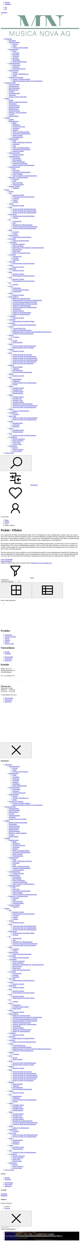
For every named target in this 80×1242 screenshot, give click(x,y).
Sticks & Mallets (17, 174)
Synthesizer (16, 425)
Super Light (12, 416)
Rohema (11, 365)
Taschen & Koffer (10, 83)
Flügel (14, 46)
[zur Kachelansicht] (16, 590)
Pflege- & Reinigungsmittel (20, 132)
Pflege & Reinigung (18, 161)
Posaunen (15, 58)
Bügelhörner (16, 60)
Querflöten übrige (17, 391)
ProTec (11, 344)
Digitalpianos (16, 288)
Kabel (14, 181)
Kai (10, 283)
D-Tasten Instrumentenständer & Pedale (24, 302)
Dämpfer (15, 130)
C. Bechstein (12, 242)
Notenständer (13, 104)
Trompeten (15, 56)
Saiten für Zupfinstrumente (20, 240)
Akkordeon (12, 95)
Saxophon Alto (17, 398)
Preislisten (8, 4)
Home (6, 520)
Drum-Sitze (16, 170)
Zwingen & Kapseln (18, 126)
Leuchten (11, 114)
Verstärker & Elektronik (16, 77)
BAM (10, 207)
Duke (10, 272)
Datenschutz (8, 659)
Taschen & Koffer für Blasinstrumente (24, 209)
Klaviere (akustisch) (18, 244)
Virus (10, 433)
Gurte (14, 146)
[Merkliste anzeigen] (15, 500)
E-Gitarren (15, 198)
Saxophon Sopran (18, 397)
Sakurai (11, 374)
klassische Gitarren (18, 195)
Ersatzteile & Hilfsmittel (19, 163)
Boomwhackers (13, 235)
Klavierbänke (16, 158)
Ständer (7, 98)
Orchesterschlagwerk (18, 68)
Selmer (11, 395)
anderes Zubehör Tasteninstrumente (23, 165)
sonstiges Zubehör (18, 151)
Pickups (14, 340)
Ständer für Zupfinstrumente (21, 314)
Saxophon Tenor (17, 400)
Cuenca (11, 265)
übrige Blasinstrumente (19, 61)
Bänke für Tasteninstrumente (21, 253)
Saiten (14, 140)
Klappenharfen (17, 379)
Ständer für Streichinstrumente (18, 102)
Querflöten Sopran (18, 388)
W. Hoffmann (13, 437)
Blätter (14, 123)
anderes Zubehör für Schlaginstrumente (24, 176)
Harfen (14, 76)
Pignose (11, 335)
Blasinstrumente (13, 49)
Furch (10, 277)
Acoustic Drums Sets (18, 328)
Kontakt (7, 2)
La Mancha (12, 316)
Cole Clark (12, 261)
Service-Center (9, 453)
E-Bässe (15, 200)
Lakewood (12, 319)
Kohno (11, 293)
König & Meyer (13, 297)
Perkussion (15, 67)
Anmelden (4, 12)
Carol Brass (12, 254)
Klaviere (15, 44)
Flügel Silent (16, 251)
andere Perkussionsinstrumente (21, 237)
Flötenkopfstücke (17, 137)
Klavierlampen (17, 160)
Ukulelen (15, 202)
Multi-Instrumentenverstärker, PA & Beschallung (27, 81)
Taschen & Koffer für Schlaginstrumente (24, 358)
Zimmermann (13, 446)
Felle (14, 169)
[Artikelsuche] (16, 463)
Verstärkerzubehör (18, 184)
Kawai (11, 286)
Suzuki (11, 421)
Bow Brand (12, 239)
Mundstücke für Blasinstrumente (22, 225)
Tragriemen (16, 128)
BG (10, 219)
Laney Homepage (6, 561)
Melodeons (15, 426)
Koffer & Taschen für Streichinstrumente (25, 418)
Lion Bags (12, 323)
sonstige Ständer (14, 116)
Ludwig (11, 326)
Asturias (11, 204)
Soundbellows (13, 412)
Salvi (10, 377)
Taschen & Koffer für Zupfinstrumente (24, 211)
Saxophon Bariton (18, 402)
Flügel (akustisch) (17, 246)
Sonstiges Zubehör (14, 186)
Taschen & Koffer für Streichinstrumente (25, 360)
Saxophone (15, 53)
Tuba (14, 223)
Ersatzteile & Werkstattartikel (21, 133)
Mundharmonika (17, 423)
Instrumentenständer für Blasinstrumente (24, 304)
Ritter (10, 353)
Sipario (11, 409)
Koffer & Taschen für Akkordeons (23, 363)
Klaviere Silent (17, 249)
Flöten (14, 51)
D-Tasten (11, 91)
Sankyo (11, 386)
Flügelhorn (15, 260)
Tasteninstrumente (14, 42)
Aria (10, 193)
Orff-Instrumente (17, 370)
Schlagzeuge (16, 65)
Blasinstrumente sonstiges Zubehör (23, 347)
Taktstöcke (15, 188)
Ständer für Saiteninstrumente (21, 305)
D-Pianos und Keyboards (20, 47)
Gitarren (15, 72)
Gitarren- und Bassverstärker (21, 79)
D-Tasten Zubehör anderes (20, 290)
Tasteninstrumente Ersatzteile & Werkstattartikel (27, 300)
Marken (7, 190)
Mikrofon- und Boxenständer (18, 112)
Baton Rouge (13, 214)
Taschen (15, 384)
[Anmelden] (15, 515)
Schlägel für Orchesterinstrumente (22, 333)
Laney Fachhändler (7, 559)
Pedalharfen (16, 381)
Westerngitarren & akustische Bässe (23, 197)
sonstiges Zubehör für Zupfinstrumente (24, 307)
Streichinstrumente (14, 88)
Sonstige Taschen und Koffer (18, 97)
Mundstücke (16, 125)
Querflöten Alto (17, 390)
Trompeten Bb (16, 221)
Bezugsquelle (9, 657)
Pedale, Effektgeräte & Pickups (22, 142)
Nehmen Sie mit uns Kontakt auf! (41, 563)
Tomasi (11, 428)
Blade (10, 230)
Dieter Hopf (12, 269)
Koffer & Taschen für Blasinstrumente (24, 325)
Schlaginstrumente (14, 63)
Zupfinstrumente (14, 70)
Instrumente (8, 39)
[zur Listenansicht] (47, 590)
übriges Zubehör (17, 135)
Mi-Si (10, 339)
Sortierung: (4, 581)
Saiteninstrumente (14, 107)
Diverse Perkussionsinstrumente (22, 372)
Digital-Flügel (16, 291)
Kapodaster (16, 144)
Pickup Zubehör (17, 342)
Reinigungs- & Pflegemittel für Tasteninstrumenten (28, 247)
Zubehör (7, 118)
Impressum (8, 660)
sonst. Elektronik (17, 183)
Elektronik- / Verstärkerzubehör (18, 177)
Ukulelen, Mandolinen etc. (20, 74)
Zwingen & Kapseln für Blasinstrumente (24, 226)
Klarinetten (15, 54)
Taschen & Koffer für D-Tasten (22, 354)
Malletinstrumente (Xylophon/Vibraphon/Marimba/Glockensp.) (31, 332)
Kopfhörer (15, 179)
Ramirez (11, 349)
